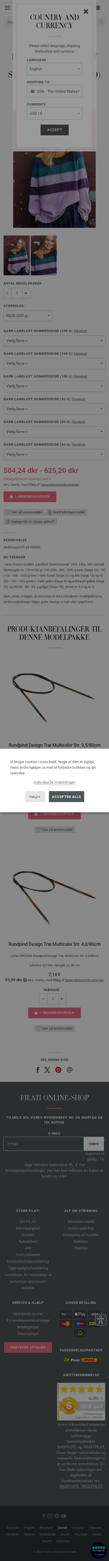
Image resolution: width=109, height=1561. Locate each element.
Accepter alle (66, 796)
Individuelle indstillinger (54, 782)
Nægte (35, 796)
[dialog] (54, 780)
